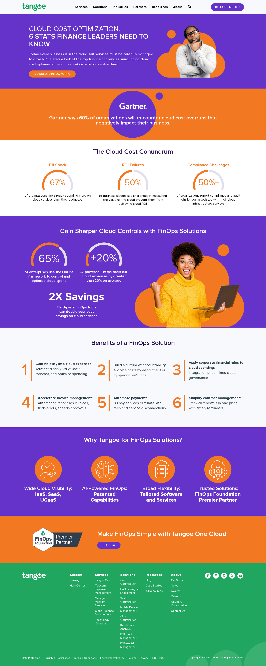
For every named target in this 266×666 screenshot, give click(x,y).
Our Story (177, 580)
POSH (162, 658)
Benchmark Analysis (127, 627)
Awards (176, 591)
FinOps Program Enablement (130, 591)
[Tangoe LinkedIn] (224, 575)
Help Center (77, 585)
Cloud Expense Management (104, 612)
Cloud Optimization (128, 618)
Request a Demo (227, 7)
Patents (132, 658)
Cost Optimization (128, 582)
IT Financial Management (128, 645)
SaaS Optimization (128, 600)
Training (74, 580)
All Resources (154, 591)
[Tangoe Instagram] (215, 575)
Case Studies (154, 585)
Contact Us (178, 610)
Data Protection (31, 658)
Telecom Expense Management (103, 589)
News (174, 585)
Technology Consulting (102, 621)
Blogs (149, 580)
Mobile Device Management (129, 609)
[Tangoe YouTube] (240, 575)
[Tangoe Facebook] (207, 575)
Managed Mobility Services (100, 602)
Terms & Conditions (85, 658)
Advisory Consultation (179, 603)
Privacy (144, 658)
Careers (176, 596)
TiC (154, 658)
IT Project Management (128, 636)
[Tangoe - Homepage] (38, 7)
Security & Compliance (57, 658)
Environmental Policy (112, 658)
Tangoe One (102, 580)
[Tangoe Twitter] (232, 575)
